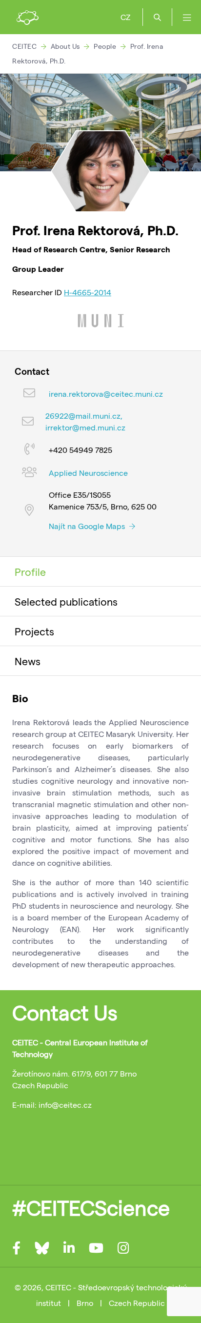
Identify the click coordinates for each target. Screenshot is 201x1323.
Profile (30, 571)
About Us (65, 46)
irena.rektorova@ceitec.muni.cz (106, 393)
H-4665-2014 (87, 292)
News (27, 660)
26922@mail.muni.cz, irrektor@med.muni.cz (85, 421)
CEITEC (24, 46)
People (105, 46)
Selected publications (66, 601)
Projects (34, 631)
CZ (125, 16)
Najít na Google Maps (88, 525)
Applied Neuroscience (88, 472)
